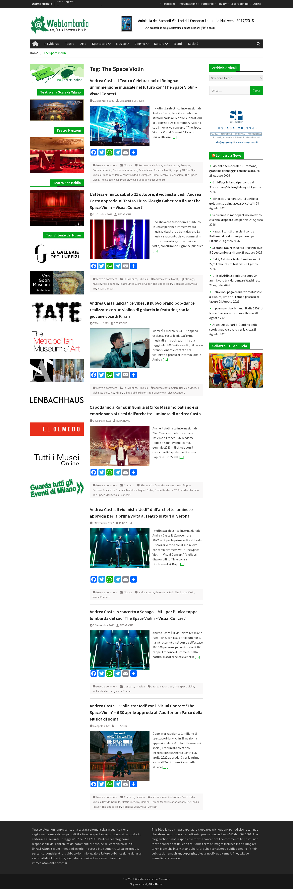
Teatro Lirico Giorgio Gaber (135, 284)
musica (97, 284)
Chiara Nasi (177, 388)
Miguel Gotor (145, 490)
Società (193, 44)
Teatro (69, 44)
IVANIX (167, 170)
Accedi (257, 4)
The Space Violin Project (114, 179)
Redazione (169, 4)
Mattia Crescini (130, 802)
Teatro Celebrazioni (171, 175)
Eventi (177, 44)
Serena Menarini (160, 802)
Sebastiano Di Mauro (132, 100)
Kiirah (119, 392)
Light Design (187, 279)
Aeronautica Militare (150, 165)
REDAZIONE (124, 214)
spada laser (178, 802)
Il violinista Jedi (164, 592)
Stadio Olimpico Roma (145, 175)
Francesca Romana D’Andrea (120, 490)
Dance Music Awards (151, 170)
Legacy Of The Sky (184, 170)
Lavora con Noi (240, 4)
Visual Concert (156, 179)
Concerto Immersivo (125, 170)
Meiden (145, 802)
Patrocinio (207, 4)
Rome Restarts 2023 (167, 490)
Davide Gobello (111, 802)
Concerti (129, 485)
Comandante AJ (102, 170)
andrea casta (171, 165)
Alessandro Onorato (153, 485)
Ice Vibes (191, 388)
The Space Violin (162, 284)
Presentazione (188, 4)
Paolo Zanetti (123, 175)
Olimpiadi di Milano (135, 392)
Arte (83, 44)
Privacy (222, 4)
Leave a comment (106, 165)
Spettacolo (99, 44)
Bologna (185, 165)
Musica (121, 44)
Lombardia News (228, 155)
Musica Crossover (103, 175)
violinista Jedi (138, 179)
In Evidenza (51, 44)
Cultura (159, 44)
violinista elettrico (103, 691)
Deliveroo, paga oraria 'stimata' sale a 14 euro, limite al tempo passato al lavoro (235, 296)
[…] (174, 137)
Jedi (170, 686)
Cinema (140, 44)
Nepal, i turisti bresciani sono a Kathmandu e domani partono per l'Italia (232, 236)
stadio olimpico (189, 490)
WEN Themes (156, 884)
